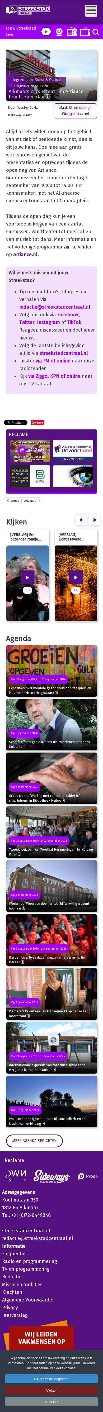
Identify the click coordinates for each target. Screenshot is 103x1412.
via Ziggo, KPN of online (54, 376)
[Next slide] (97, 1176)
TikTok (74, 322)
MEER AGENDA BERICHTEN (34, 1140)
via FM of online (53, 361)
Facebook (68, 315)
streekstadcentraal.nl (64, 353)
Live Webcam (58, 32)
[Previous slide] (6, 1176)
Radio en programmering (29, 1261)
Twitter (26, 322)
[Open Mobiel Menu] (91, 11)
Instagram (48, 322)
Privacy (10, 1307)
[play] (46, 31)
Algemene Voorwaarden (28, 1300)
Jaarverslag (15, 1315)
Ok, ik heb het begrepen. (51, 1378)
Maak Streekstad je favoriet (75, 111)
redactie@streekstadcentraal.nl (54, 307)
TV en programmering (26, 1269)
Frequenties (15, 1254)
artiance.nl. (26, 254)
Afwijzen (52, 1390)
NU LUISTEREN (71, 31)
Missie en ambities (22, 1284)
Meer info (51, 1401)
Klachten (12, 1292)
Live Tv (84, 31)
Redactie (11, 1277)
